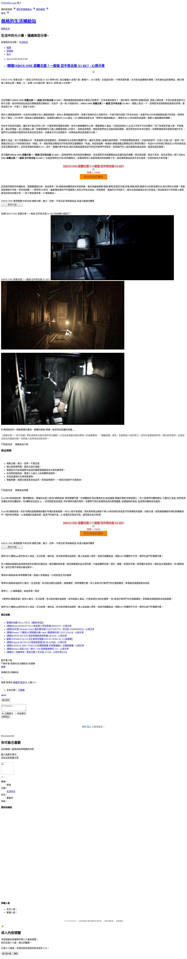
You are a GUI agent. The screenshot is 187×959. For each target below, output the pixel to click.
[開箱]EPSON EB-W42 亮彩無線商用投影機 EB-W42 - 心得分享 (37, 636)
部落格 (10, 51)
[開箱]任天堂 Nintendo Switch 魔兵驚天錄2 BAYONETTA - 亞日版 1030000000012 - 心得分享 (50, 629)
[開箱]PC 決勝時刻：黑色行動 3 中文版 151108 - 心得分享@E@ (37, 652)
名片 (9, 54)
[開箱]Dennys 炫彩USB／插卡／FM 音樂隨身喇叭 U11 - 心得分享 (38, 649)
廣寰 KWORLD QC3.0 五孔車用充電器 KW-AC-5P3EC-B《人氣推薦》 (40, 639)
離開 (16, 954)
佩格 (3, 667)
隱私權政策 (108, 921)
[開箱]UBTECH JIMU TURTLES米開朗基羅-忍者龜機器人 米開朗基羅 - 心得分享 (45, 645)
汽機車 (21, 690)
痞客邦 (16, 682)
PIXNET (73, 921)
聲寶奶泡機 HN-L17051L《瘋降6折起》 (25, 623)
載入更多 (5, 700)
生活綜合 (23, 42)
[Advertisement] (93, 853)
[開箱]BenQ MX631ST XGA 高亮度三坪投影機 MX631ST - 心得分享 (39, 626)
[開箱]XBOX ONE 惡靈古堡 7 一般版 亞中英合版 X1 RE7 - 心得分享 (56, 66)
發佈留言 (5, 717)
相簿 (9, 48)
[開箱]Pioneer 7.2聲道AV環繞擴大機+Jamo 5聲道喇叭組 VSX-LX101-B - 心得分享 (45, 632)
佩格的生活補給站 (18, 21)
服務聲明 (119, 921)
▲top (3, 695)
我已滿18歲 (6, 954)
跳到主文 (5, 29)
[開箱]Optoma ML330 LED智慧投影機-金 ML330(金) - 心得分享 (36, 642)
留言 (22, 682)
